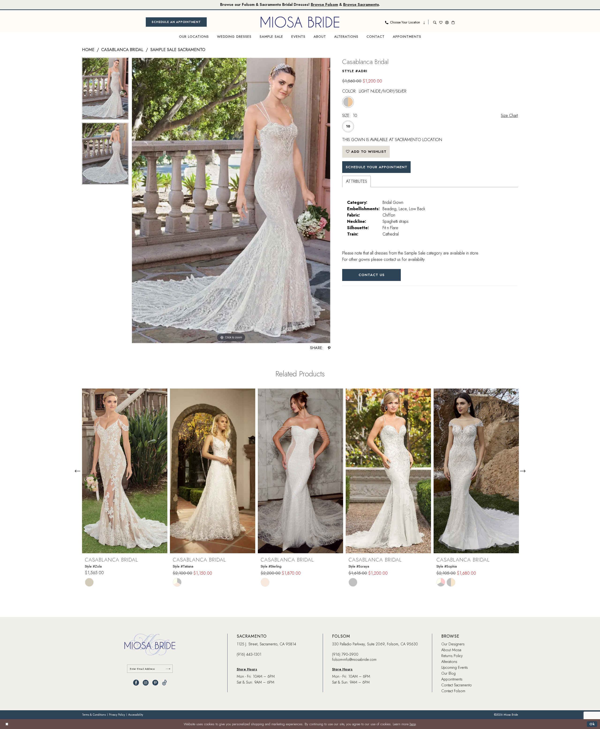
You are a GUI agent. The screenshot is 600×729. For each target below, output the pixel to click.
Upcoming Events (454, 667)
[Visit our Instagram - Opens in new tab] (146, 683)
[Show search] (435, 22)
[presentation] (124, 471)
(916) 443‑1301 (249, 654)
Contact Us (372, 274)
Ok (592, 724)
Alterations (449, 661)
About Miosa (451, 650)
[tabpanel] (105, 90)
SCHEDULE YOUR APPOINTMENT (376, 167)
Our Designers (453, 644)
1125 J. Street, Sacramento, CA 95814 (266, 644)
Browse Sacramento (361, 4)
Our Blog (448, 673)
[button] (447, 22)
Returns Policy (452, 655)
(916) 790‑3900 (345, 654)
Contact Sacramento (456, 685)
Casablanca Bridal (122, 50)
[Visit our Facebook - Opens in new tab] (136, 683)
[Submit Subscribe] (168, 669)
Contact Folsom (453, 691)
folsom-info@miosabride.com (354, 659)
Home (88, 50)
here (413, 724)
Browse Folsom (324, 4)
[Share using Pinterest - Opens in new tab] (329, 348)
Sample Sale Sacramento (177, 50)
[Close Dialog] (7, 724)
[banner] (300, 22)
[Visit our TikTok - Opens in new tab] (164, 683)
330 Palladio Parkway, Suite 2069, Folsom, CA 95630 (375, 644)
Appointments (451, 679)
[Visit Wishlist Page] (441, 22)
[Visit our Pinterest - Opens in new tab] (155, 683)
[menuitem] (176, 22)
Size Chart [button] (509, 115)
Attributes (356, 181)
